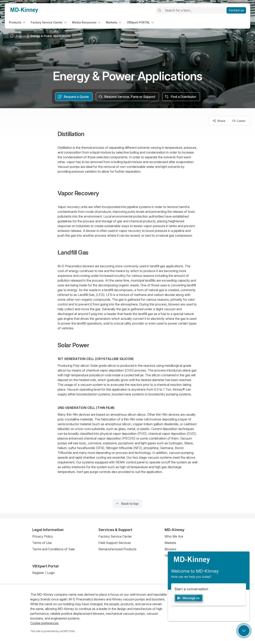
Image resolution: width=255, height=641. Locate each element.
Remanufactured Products (117, 549)
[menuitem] (17, 22)
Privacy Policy (42, 536)
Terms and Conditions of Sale (53, 549)
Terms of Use (42, 543)
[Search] (159, 10)
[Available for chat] (243, 630)
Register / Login (43, 573)
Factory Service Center (115, 536)
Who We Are (174, 536)
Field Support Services (114, 543)
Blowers (170, 549)
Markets (170, 543)
